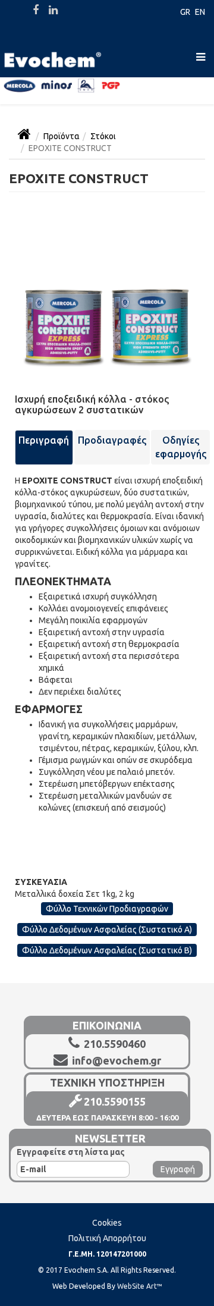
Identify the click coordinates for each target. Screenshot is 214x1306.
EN (200, 12)
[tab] (44, 447)
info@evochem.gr (115, 1060)
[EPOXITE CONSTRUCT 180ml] (107, 290)
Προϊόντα (61, 136)
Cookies (107, 1222)
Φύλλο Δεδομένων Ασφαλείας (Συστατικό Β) (107, 950)
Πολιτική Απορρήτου (107, 1238)
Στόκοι (103, 136)
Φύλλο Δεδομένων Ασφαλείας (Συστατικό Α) (107, 929)
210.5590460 (113, 1044)
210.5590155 (115, 1101)
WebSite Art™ (139, 1286)
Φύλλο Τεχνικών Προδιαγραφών (107, 908)
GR (185, 12)
